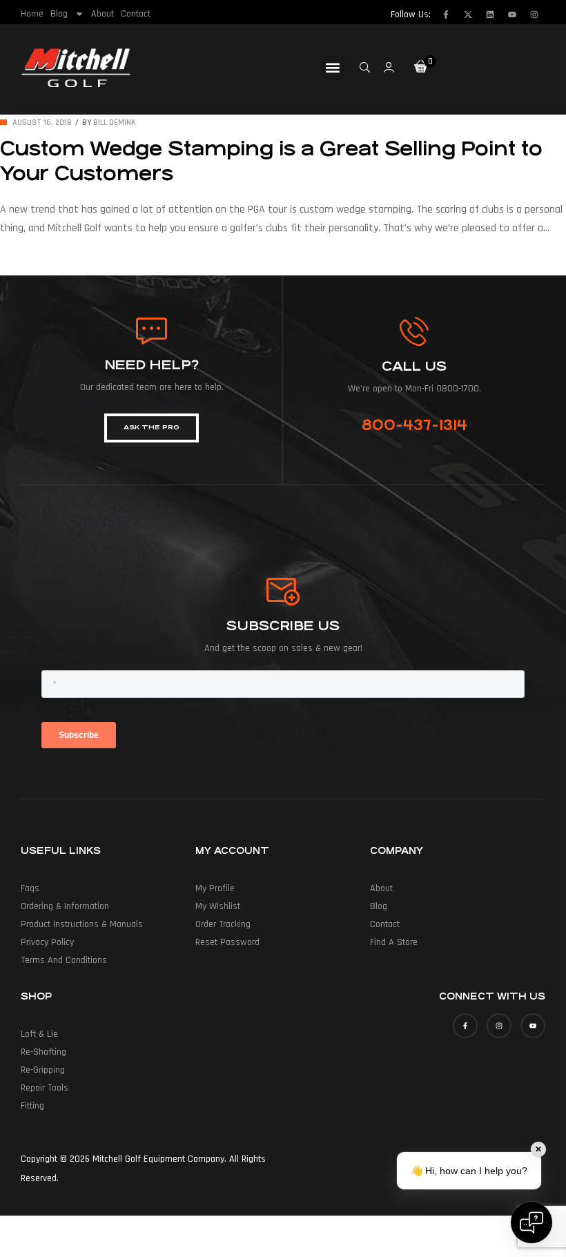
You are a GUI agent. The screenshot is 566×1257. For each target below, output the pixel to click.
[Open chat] (531, 1222)
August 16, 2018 (42, 122)
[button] (333, 67)
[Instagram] (534, 14)
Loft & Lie (39, 1034)
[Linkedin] (490, 14)
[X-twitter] (468, 14)
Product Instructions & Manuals (82, 924)
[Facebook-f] (446, 14)
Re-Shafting (43, 1052)
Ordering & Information (65, 906)
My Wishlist (217, 906)
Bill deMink (114, 122)
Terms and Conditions (64, 960)
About (102, 14)
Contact (135, 14)
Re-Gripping (43, 1070)
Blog (59, 14)
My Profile (215, 888)
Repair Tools (44, 1088)
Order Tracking (223, 924)
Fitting (32, 1106)
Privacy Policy (47, 942)
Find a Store (394, 942)
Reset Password (227, 942)
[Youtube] (512, 14)
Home (32, 14)
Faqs (30, 888)
